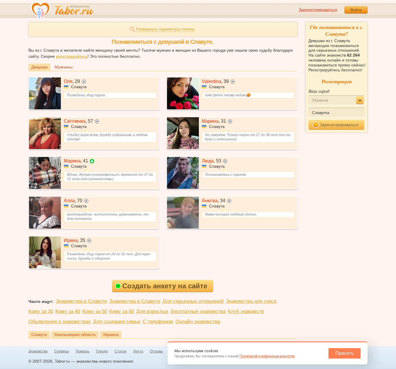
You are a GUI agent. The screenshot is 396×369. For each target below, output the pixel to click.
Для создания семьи (116, 321)
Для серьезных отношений (193, 301)
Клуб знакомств (246, 311)
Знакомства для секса (251, 301)
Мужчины (63, 67)
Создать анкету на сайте (164, 286)
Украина (111, 334)
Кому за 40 (67, 311)
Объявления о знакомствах (59, 321)
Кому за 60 (121, 311)
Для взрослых (152, 311)
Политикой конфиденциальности (267, 356)
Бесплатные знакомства (198, 311)
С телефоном (158, 321)
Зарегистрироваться (318, 9)
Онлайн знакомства (197, 321)
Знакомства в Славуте (81, 301)
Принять (344, 353)
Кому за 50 (94, 311)
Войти (356, 10)
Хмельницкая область (75, 334)
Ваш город (318, 91)
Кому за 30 (40, 311)
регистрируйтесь (72, 56)
